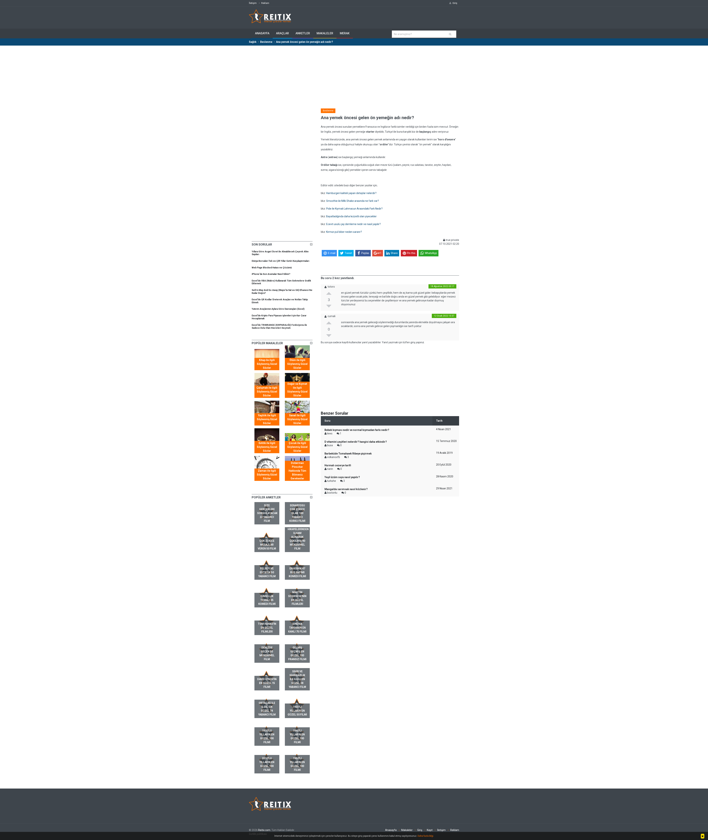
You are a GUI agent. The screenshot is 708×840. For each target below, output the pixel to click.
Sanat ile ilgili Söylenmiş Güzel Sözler (297, 419)
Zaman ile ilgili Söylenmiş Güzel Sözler (267, 474)
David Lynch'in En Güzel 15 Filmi (267, 683)
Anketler (303, 33)
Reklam (265, 3)
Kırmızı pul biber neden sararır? (344, 231)
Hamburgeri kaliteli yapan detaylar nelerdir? (351, 193)
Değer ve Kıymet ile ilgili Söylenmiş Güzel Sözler (297, 389)
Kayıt (430, 830)
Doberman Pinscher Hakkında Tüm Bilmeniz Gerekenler (297, 471)
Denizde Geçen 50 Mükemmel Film (267, 653)
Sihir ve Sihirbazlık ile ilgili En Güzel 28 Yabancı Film (297, 679)
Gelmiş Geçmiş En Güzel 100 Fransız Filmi (297, 653)
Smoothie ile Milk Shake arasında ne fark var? (352, 200)
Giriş (419, 830)
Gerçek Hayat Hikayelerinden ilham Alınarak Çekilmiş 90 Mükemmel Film (298, 537)
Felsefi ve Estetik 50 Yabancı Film (267, 572)
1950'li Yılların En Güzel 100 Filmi (297, 764)
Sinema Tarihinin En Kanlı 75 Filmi (297, 627)
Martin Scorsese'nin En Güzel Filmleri (297, 598)
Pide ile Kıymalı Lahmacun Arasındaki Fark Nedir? (354, 208)
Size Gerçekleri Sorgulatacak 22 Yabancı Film (267, 513)
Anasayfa (262, 33)
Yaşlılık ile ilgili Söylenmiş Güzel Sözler (267, 419)
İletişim (253, 3)
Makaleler (325, 33)
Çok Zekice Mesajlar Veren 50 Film (267, 544)
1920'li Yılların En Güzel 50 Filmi (297, 710)
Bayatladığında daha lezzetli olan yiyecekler (351, 216)
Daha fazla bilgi (425, 836)
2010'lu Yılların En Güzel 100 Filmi (266, 764)
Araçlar (282, 33)
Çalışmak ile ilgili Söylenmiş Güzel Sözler (266, 391)
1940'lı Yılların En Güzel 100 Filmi (297, 736)
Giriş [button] (454, 3)
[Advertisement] (354, 73)
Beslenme (328, 110)
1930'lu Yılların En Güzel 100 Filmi (266, 736)
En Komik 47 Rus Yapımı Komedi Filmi (297, 572)
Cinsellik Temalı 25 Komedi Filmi (267, 600)
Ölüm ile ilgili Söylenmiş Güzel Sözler (297, 364)
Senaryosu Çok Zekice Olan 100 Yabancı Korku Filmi (297, 513)
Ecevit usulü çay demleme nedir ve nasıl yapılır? (353, 224)
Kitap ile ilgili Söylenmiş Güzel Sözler (267, 364)
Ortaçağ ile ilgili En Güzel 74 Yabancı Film (267, 708)
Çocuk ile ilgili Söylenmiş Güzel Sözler (297, 447)
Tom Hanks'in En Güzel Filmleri (267, 627)
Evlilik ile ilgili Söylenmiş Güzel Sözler (267, 447)
